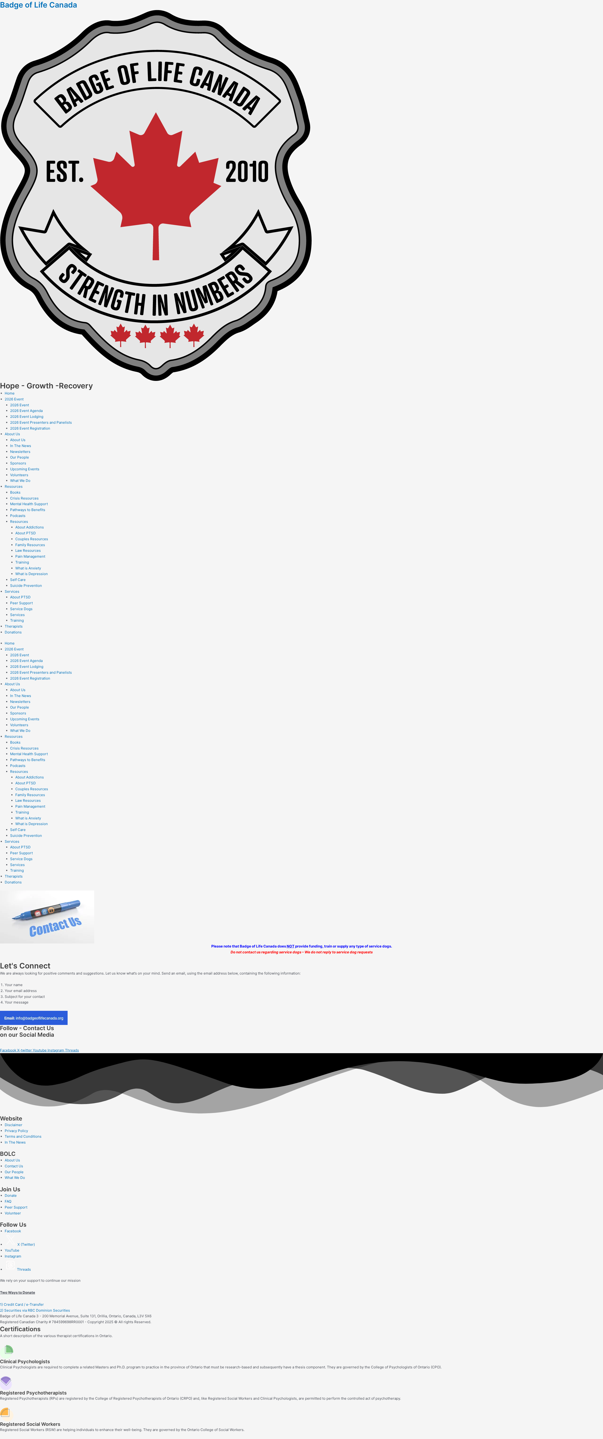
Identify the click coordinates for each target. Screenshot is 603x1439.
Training (22, 562)
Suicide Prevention (26, 585)
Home (10, 393)
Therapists (14, 626)
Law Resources (28, 550)
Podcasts (17, 515)
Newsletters (20, 451)
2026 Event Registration (30, 428)
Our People (19, 457)
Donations (13, 632)
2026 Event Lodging (26, 416)
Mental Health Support (29, 504)
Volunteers (19, 475)
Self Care (18, 579)
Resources (14, 486)
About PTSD (25, 533)
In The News (20, 445)
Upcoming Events (24, 469)
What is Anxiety (28, 568)
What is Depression (31, 574)
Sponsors (18, 463)
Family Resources (30, 545)
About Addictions (29, 527)
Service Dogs (21, 609)
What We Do (20, 480)
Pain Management (30, 556)
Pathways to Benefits (27, 510)
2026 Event (14, 399)
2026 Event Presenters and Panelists (41, 422)
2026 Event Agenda (26, 410)
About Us (12, 434)
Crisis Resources (24, 498)
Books (15, 492)
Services (12, 591)
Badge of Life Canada (38, 4)
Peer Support (21, 603)
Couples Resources (31, 539)
